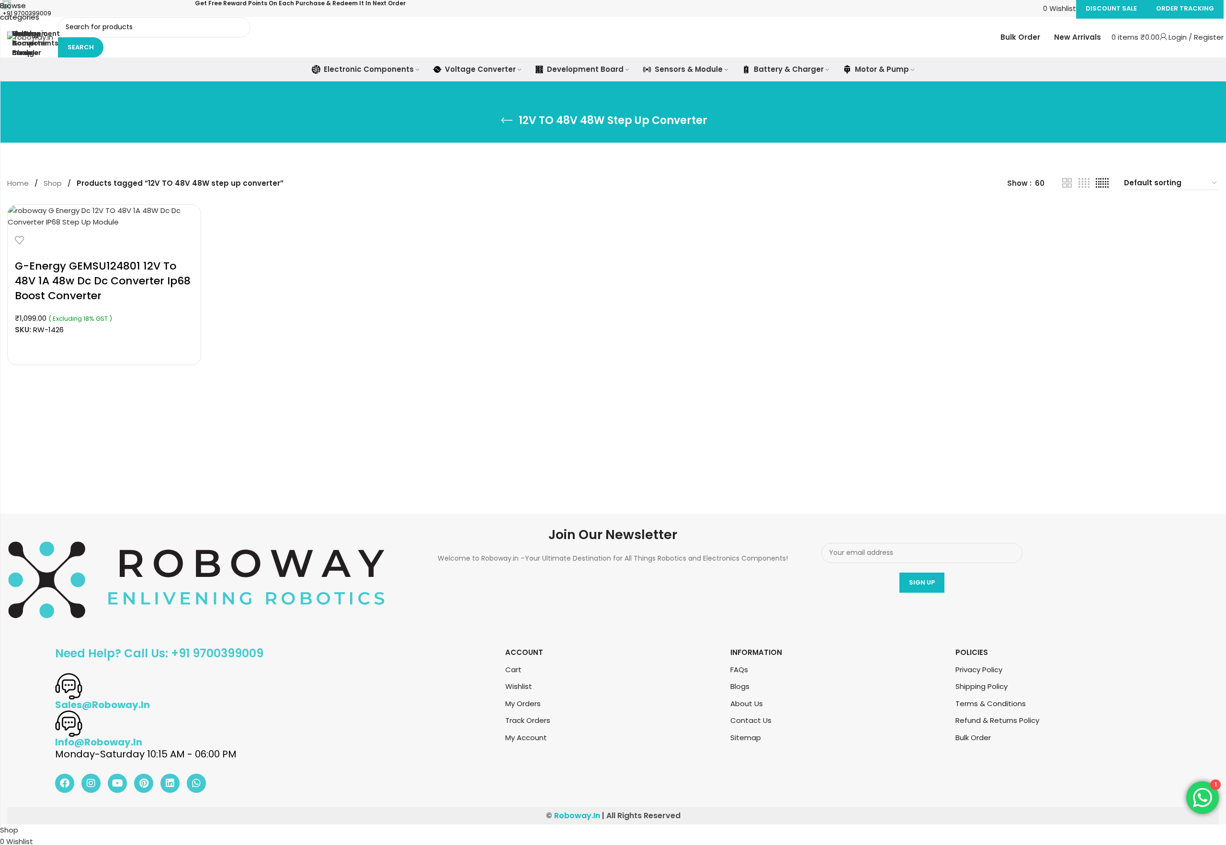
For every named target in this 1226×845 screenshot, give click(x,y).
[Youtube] (117, 783)
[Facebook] (64, 783)
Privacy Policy (978, 670)
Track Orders (527, 720)
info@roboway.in (98, 742)
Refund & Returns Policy (997, 720)
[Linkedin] (170, 783)
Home (18, 183)
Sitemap (745, 737)
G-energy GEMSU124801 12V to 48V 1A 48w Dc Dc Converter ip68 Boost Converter (103, 281)
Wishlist (518, 686)
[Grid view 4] (1084, 183)
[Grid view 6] (1102, 183)
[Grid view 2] (1067, 183)
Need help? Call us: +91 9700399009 (159, 653)
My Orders (523, 704)
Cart (513, 670)
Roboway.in (577, 815)
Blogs (739, 686)
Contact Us (751, 720)
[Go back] (507, 120)
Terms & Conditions (990, 704)
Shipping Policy (981, 686)
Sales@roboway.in (102, 704)
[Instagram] (91, 783)
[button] (104, 347)
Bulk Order (973, 737)
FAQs (739, 670)
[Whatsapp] (196, 783)
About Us (746, 704)
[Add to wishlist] (20, 240)
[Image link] (196, 579)
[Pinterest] (143, 783)
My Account (526, 737)
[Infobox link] (613, 40)
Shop (53, 183)
